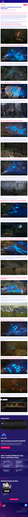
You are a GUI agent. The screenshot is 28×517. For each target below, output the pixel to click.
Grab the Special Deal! (5, 447)
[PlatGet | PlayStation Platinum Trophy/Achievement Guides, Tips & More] (2, 1)
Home (21, 515)
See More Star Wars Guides (14, 499)
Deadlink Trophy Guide (24, 509)
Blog (26, 515)
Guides (24, 515)
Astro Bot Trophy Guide (24, 508)
